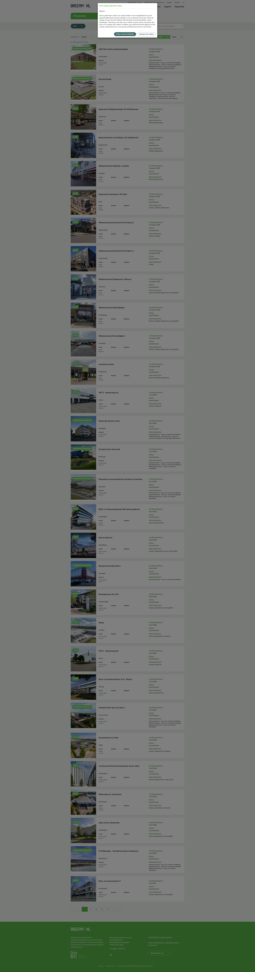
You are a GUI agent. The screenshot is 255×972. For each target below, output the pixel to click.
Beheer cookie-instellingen (125, 34)
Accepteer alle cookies (146, 34)
